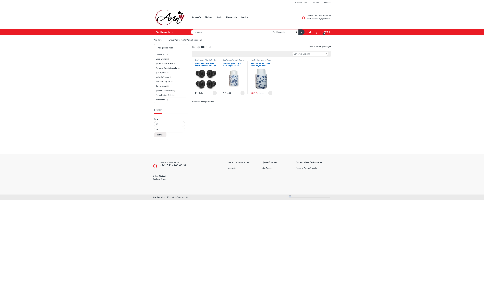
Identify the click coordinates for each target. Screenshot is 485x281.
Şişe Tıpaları (199, 60)
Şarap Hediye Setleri (165, 95)
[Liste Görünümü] (203, 53)
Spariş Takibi (302, 2)
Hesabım (327, 2)
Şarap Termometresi (165, 63)
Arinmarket (160, 197)
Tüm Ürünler (162, 86)
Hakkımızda (231, 17)
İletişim (244, 17)
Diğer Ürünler (162, 59)
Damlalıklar (162, 54)
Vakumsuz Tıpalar (164, 81)
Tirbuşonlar (162, 100)
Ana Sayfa (158, 40)
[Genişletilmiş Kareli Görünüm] (199, 53)
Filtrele (160, 135)
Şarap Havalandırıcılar (166, 91)
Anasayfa (196, 17)
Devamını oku (213, 93)
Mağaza (316, 2)
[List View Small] (206, 53)
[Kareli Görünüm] (195, 53)
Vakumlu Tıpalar (210, 60)
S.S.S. (219, 17)
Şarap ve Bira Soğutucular (168, 68)
